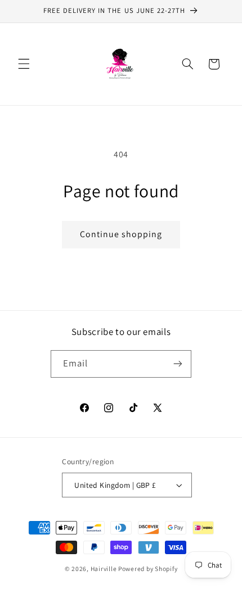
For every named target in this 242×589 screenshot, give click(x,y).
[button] (24, 64)
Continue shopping (121, 234)
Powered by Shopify (147, 568)
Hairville (104, 568)
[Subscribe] (178, 364)
